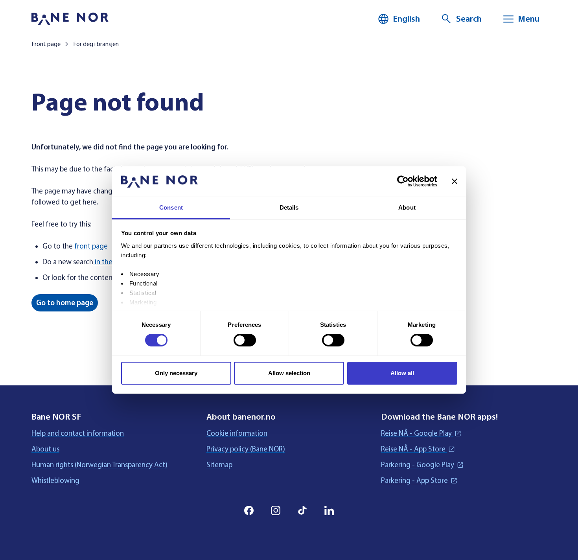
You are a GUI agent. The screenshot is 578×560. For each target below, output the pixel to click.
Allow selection (289, 373)
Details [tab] (289, 207)
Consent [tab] (171, 207)
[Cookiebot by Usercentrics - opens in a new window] (402, 181)
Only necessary (176, 373)
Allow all (402, 373)
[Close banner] (454, 181)
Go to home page (64, 302)
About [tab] (407, 207)
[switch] (245, 340)
